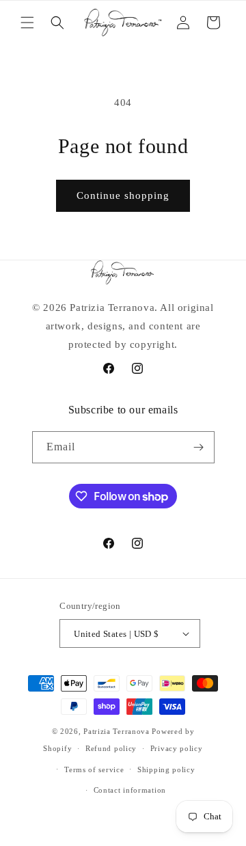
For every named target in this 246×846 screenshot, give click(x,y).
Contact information (130, 790)
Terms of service (94, 769)
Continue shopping (123, 195)
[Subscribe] (199, 447)
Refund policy (111, 748)
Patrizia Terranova (116, 731)
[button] (27, 23)
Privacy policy (176, 748)
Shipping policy (166, 769)
